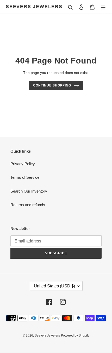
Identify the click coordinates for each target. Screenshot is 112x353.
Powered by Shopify (75, 335)
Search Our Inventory (28, 191)
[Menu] (103, 7)
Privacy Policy (22, 163)
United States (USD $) (54, 286)
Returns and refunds (27, 204)
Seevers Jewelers (34, 6)
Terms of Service (24, 177)
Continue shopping (52, 85)
